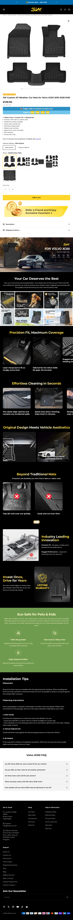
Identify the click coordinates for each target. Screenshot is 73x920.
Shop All (31, 825)
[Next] (56, 2)
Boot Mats (32, 815)
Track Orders (7, 862)
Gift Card (31, 822)
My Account (7, 858)
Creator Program (9, 885)
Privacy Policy (50, 818)
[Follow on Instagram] (13, 907)
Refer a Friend (8, 878)
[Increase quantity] (12, 189)
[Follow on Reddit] (27, 907)
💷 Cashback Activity (36, 2)
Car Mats (31, 812)
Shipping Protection (10, 865)
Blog (4, 872)
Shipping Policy (50, 812)
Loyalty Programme (10, 882)
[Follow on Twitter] (8, 907)
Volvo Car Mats (12, 15)
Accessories (32, 818)
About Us (6, 852)
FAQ (4, 868)
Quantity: (6, 185)
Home (4, 15)
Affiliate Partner (9, 875)
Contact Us (7, 855)
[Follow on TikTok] (22, 907)
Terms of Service (51, 822)
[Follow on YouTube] (17, 907)
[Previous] (16, 2)
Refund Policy (50, 815)
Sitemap (48, 828)
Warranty (48, 825)
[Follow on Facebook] (4, 907)
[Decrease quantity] (5, 189)
